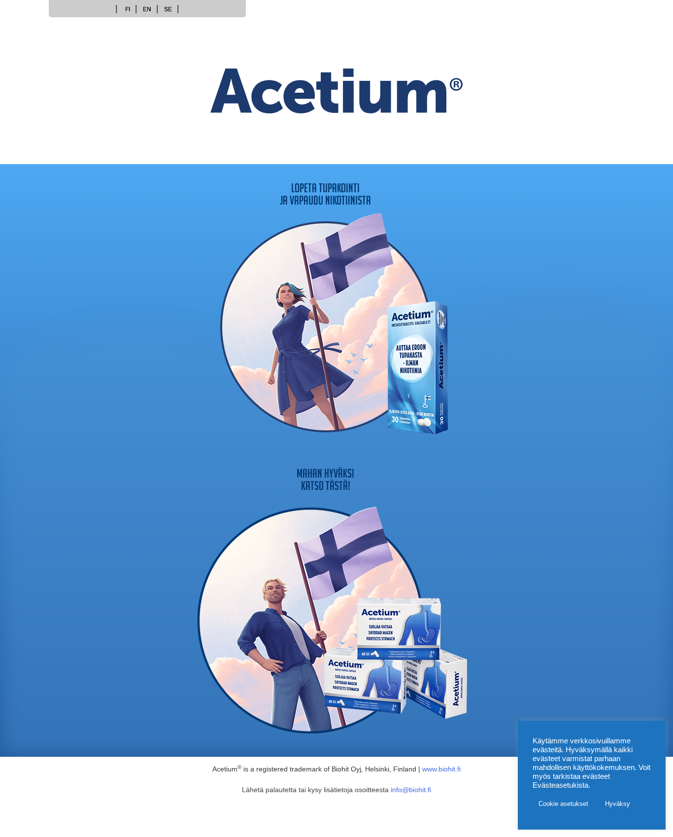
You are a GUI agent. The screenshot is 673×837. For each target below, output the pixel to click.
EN (147, 9)
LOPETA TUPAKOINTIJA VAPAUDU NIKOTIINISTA (325, 196)
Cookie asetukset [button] (563, 803)
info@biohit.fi (411, 790)
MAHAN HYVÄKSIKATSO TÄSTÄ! (325, 481)
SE (168, 9)
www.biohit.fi (441, 769)
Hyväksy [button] (617, 803)
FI (127, 9)
